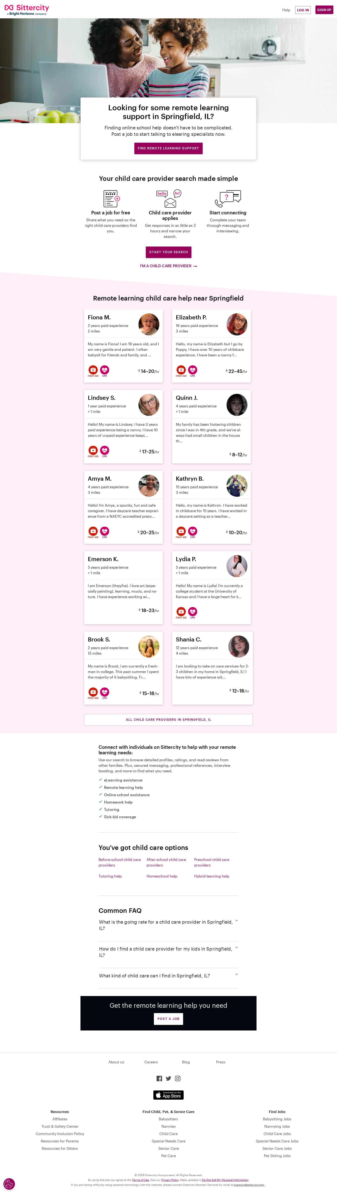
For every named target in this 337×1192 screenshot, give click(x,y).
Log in (303, 10)
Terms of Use (140, 1179)
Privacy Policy (170, 1179)
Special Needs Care (168, 1141)
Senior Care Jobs (277, 1148)
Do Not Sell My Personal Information (225, 1179)
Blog (186, 1062)
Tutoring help (110, 876)
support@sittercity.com (249, 1184)
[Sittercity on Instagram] (177, 1078)
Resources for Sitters (60, 1148)
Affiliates (59, 1119)
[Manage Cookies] (9, 1184)
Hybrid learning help (211, 876)
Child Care (168, 1133)
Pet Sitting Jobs (277, 1155)
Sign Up (324, 10)
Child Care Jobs (277, 1133)
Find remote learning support (168, 148)
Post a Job (168, 1019)
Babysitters (168, 1119)
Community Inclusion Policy (60, 1133)
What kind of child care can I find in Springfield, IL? (154, 975)
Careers (151, 1062)
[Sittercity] (33, 10)
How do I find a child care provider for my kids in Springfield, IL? (165, 952)
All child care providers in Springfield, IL (168, 719)
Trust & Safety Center (59, 1126)
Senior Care (168, 1148)
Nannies (168, 1126)
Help (286, 10)
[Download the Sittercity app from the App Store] (168, 1095)
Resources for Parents (60, 1141)
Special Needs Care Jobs (277, 1141)
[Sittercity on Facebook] (159, 1078)
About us (116, 1062)
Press (220, 1062)
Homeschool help (161, 876)
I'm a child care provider (165, 266)
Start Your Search (168, 252)
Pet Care (168, 1155)
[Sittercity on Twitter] (168, 1078)
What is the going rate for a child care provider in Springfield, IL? (166, 925)
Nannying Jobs (277, 1126)
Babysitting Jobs (277, 1119)
